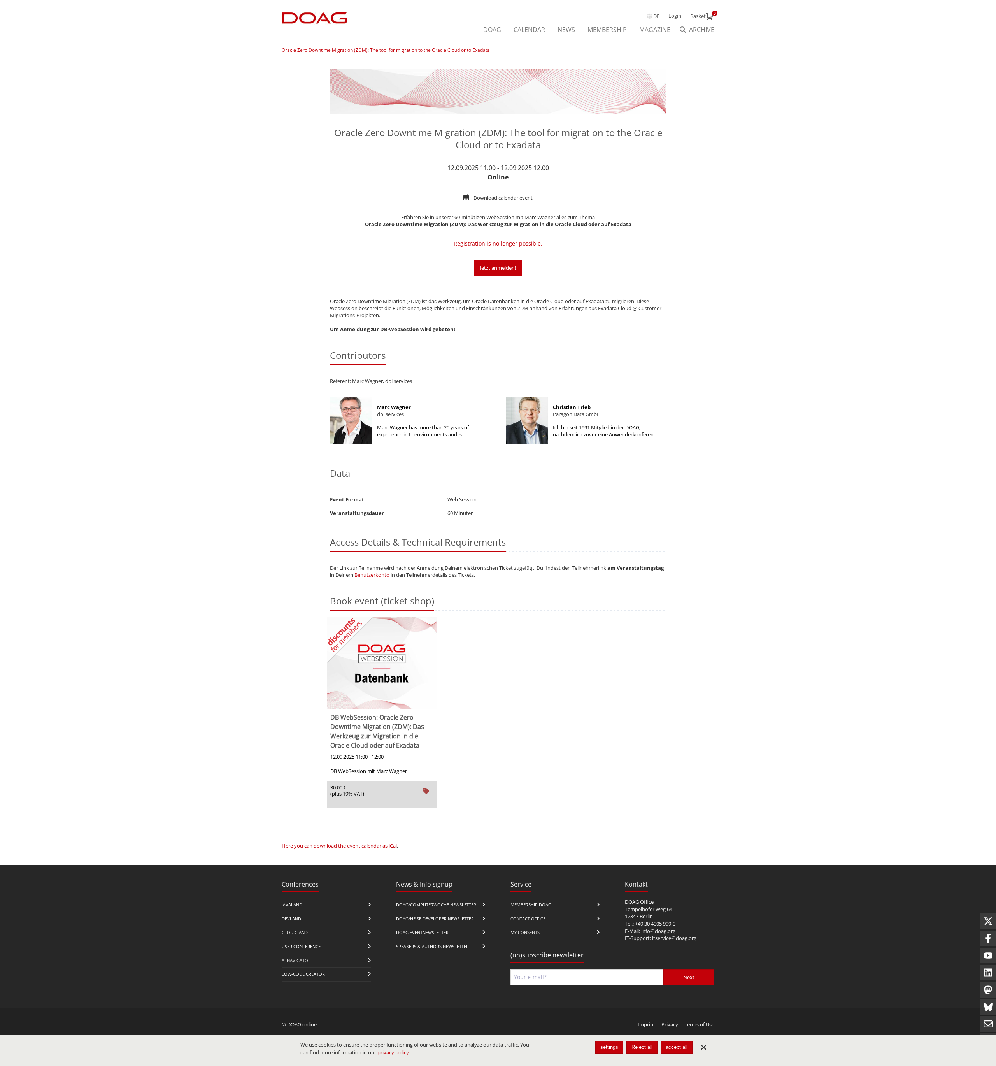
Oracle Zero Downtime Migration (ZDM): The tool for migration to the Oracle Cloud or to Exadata (386, 50)
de (656, 16)
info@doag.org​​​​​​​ (658, 930)
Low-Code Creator (303, 974)
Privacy (669, 1024)
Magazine (654, 29)
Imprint (646, 1024)
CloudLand (295, 932)
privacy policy (393, 1052)
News (566, 29)
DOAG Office (639, 901)
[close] (703, 1047)
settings (609, 1047)
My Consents (525, 932)
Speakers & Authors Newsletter (432, 946)
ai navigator (296, 960)
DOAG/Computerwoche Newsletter (436, 905)
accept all (676, 1047)
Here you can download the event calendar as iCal (339, 845)
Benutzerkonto (371, 574)
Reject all (641, 1047)
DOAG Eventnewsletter (422, 932)
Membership (607, 29)
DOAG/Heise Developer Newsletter (435, 919)
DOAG (492, 29)
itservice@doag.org (674, 937)
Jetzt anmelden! (498, 267)
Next (688, 977)
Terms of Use (699, 1024)
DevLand (291, 919)
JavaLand (292, 905)
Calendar (529, 29)
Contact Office (527, 919)
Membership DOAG (530, 905)
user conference (301, 946)
